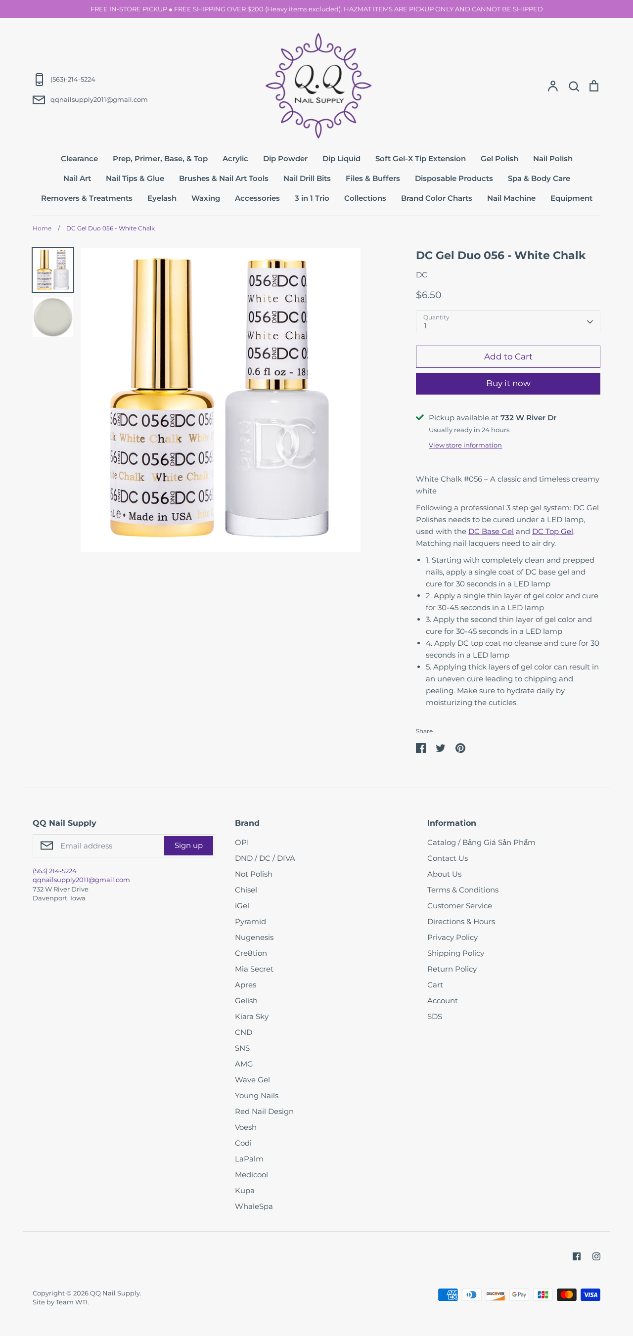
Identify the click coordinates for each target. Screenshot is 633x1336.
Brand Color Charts (436, 198)
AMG (244, 1064)
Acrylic (235, 158)
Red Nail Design (264, 1111)
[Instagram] (596, 1256)
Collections (365, 198)
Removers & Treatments (87, 198)
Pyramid (250, 921)
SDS (434, 1016)
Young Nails (256, 1095)
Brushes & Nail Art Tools (224, 178)
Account (442, 1000)
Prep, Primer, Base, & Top (160, 158)
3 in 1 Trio (312, 198)
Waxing (205, 198)
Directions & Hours (461, 921)
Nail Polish (553, 158)
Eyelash (162, 198)
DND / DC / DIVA (265, 858)
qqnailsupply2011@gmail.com (81, 880)
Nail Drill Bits (307, 178)
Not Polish (253, 874)
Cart (435, 984)
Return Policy (452, 969)
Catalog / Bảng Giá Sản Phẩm (481, 842)
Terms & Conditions (462, 889)
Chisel (246, 889)
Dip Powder (285, 158)
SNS (242, 1048)
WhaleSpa (254, 1206)
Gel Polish (499, 158)
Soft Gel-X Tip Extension (420, 158)
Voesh (246, 1127)
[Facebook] (577, 1256)
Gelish (246, 1000)
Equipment (571, 198)
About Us (444, 874)
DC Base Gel (491, 531)
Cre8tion (251, 953)
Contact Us (447, 858)
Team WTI (72, 1302)
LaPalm (249, 1158)
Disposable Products (454, 178)
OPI (242, 842)
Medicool (251, 1174)
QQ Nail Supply (115, 1293)
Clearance (79, 158)
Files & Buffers (373, 178)
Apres (245, 984)
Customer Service (459, 905)
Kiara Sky (252, 1016)
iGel (242, 905)
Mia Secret (254, 969)
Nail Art (77, 178)
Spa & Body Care (539, 178)
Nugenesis (254, 937)
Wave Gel (252, 1079)
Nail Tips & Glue (135, 178)
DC (421, 274)
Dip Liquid (341, 158)
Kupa (245, 1190)
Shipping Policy (455, 953)
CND (243, 1032)
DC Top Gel (552, 531)
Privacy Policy (452, 937)
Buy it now (508, 383)
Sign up (189, 845)
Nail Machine (511, 198)
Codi (243, 1143)
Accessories (257, 198)
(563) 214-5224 (55, 871)
